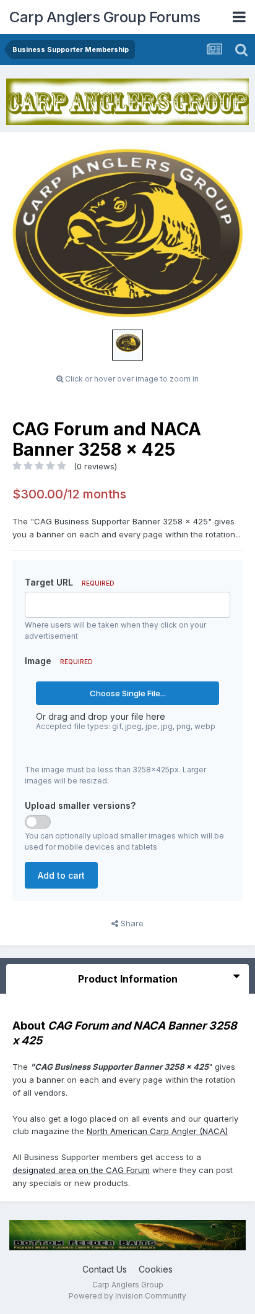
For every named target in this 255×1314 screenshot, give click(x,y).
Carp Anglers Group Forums (105, 17)
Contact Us (104, 1269)
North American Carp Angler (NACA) (157, 1131)
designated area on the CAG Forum (81, 1170)
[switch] (38, 822)
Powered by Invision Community (127, 1295)
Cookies (156, 1269)
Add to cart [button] (61, 875)
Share (131, 923)
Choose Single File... (128, 693)
